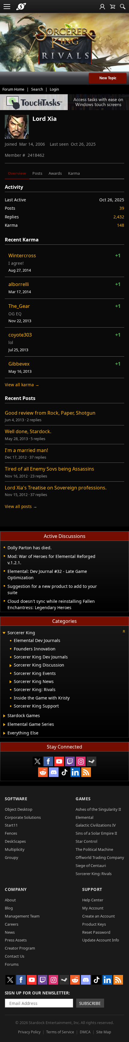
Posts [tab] (37, 173)
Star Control (86, 841)
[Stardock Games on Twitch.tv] (69, 761)
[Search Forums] (122, 6)
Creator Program (20, 948)
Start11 (11, 825)
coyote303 (20, 334)
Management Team (22, 916)
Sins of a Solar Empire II (96, 833)
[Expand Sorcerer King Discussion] (11, 665)
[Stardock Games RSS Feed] (86, 772)
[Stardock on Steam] (91, 761)
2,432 (118, 217)
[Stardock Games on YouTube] (59, 761)
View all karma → (22, 384)
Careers (11, 924)
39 (121, 208)
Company (16, 889)
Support (92, 889)
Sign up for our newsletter (37, 993)
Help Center (92, 900)
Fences (11, 833)
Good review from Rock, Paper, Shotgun (50, 413)
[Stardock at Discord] (53, 772)
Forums (12, 964)
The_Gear (19, 306)
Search (37, 89)
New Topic (107, 78)
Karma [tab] (74, 173)
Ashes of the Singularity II (98, 809)
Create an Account (98, 916)
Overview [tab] (17, 173)
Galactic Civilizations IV (96, 825)
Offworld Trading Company (100, 857)
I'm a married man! (26, 450)
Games (83, 798)
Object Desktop (18, 809)
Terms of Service (60, 1032)
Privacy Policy (29, 1032)
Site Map (103, 1032)
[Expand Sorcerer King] (3, 633)
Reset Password (96, 932)
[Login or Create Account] (102, 6)
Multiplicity (15, 849)
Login (54, 89)
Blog (9, 908)
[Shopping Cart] (112, 6)
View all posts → (21, 506)
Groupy (11, 857)
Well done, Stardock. (28, 431)
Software (16, 798)
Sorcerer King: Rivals (94, 873)
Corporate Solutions (23, 817)
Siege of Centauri (91, 865)
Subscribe (90, 1003)
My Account (93, 908)
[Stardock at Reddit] (43, 772)
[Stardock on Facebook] (48, 761)
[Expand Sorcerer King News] (11, 681)
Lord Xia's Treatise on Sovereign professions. (55, 487)
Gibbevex (18, 363)
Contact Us (14, 956)
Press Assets (16, 940)
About (10, 900)
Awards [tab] (55, 173)
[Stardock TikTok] (64, 772)
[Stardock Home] (21, 6)
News (10, 932)
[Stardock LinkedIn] (75, 772)
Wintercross (22, 255)
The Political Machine (94, 849)
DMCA (85, 1032)
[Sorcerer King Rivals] (65, 45)
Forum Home (13, 89)
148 (120, 225)
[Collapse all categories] (124, 631)
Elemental (84, 817)
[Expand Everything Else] (4, 733)
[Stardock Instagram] (80, 761)
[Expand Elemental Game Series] (4, 724)
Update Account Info (100, 940)
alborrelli (18, 284)
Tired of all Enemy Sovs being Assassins (49, 469)
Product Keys (94, 924)
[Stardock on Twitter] (37, 761)
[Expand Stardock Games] (4, 715)
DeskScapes (15, 841)
